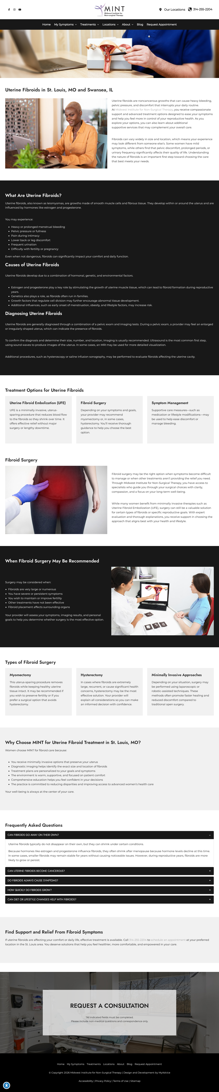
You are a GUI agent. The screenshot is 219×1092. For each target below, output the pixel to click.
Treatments (94, 1064)
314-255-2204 (138, 940)
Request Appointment (148, 1064)
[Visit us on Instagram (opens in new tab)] (14, 9)
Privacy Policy (103, 1081)
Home (61, 1064)
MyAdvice (164, 1072)
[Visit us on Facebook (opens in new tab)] (9, 9)
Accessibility (86, 1081)
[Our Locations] (172, 9)
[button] (75, 24)
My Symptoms (75, 1064)
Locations (109, 1064)
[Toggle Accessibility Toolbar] (6, 1085)
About (120, 1064)
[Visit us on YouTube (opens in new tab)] (19, 9)
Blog (129, 1064)
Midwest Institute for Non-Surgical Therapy (144, 109)
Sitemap (135, 1081)
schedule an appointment (168, 940)
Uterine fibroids (15, 203)
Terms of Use (120, 1081)
